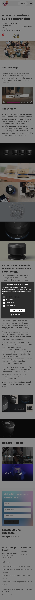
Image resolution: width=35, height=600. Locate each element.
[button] (17, 315)
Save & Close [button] (17, 310)
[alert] (17, 300)
